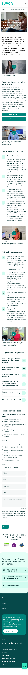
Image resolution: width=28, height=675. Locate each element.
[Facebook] (2, 643)
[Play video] (14, 67)
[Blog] (12, 643)
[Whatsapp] (21, 643)
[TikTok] (18, 643)
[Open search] (22, 3)
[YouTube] (9, 643)
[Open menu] (25, 3)
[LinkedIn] (15, 643)
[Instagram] (5, 643)
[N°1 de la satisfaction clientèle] (6, 545)
